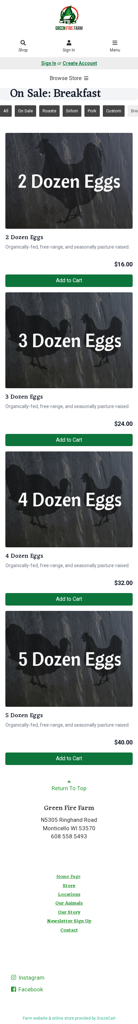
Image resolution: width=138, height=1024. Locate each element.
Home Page (68, 877)
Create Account (80, 63)
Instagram (31, 977)
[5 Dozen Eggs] (69, 659)
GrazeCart (106, 1018)
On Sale (25, 110)
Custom (113, 110)
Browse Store (66, 78)
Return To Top (69, 788)
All (5, 110)
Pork (92, 110)
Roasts (49, 110)
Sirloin (72, 110)
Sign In (69, 50)
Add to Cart (69, 280)
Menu (115, 50)
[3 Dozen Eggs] (69, 340)
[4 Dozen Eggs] (69, 499)
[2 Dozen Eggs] (69, 181)
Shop (22, 50)
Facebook (30, 989)
